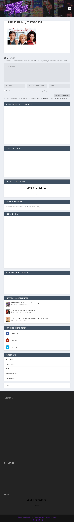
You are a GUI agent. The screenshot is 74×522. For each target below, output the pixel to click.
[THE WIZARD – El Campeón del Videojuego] (8, 304)
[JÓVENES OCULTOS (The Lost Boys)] (8, 311)
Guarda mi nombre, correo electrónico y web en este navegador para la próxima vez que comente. (37, 91)
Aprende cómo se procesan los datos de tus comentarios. (49, 98)
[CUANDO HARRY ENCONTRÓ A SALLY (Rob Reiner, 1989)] (8, 319)
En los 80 (8, 359)
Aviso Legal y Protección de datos (45, 517)
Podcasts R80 (23, 305)
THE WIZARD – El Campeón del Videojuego (25, 303)
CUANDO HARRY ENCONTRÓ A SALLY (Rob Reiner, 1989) (29, 318)
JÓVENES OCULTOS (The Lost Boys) (23, 310)
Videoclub (9, 378)
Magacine (9, 364)
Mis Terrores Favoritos (26, 312)
